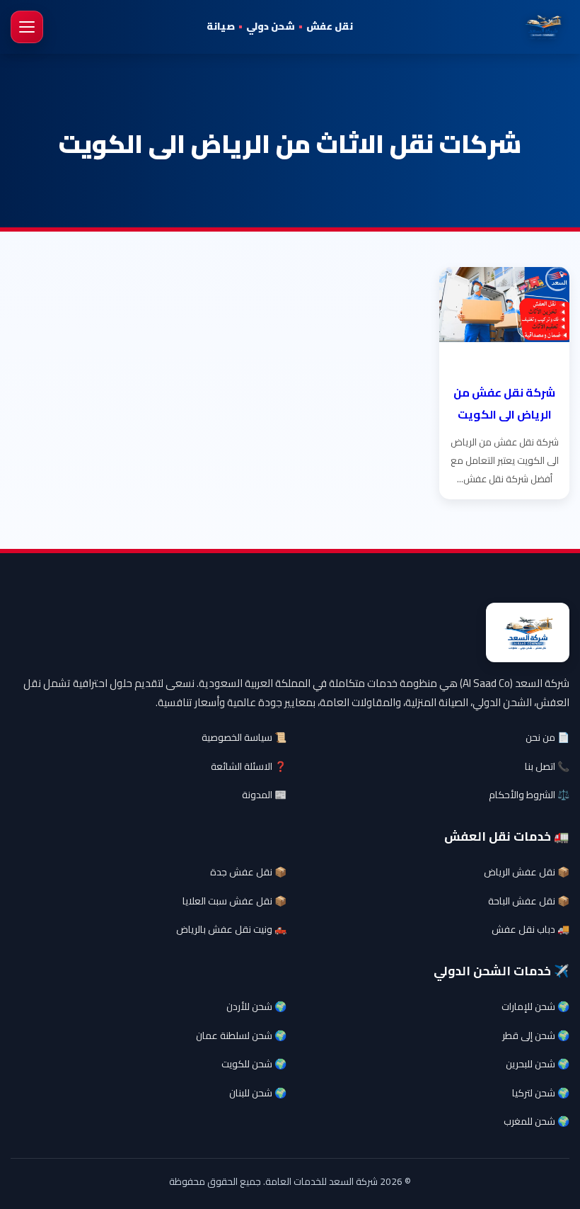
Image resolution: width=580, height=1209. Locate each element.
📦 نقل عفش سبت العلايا (234, 901)
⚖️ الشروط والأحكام (529, 794)
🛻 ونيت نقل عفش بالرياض (231, 929)
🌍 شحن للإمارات (535, 1006)
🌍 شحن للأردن (256, 1006)
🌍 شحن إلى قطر (535, 1035)
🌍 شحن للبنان (257, 1093)
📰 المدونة (264, 794)
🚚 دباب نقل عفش (530, 929)
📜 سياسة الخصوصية (244, 737)
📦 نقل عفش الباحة (528, 901)
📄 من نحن (547, 737)
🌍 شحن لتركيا (540, 1093)
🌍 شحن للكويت (253, 1064)
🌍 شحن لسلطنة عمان (241, 1035)
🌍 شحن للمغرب (536, 1121)
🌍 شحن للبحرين (537, 1064)
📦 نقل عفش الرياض (526, 872)
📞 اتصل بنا (547, 766)
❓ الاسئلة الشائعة (248, 766)
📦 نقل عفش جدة (248, 872)
